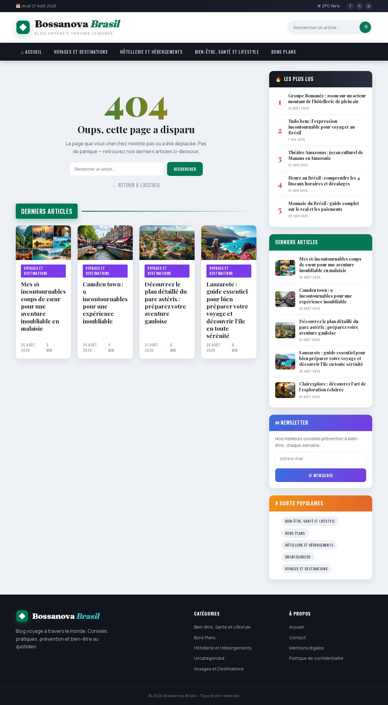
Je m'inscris (321, 475)
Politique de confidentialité (316, 658)
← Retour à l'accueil (136, 185)
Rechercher (185, 169)
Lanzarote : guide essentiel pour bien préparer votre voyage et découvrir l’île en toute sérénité (227, 309)
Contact (297, 637)
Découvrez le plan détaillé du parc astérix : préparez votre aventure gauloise (166, 302)
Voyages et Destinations (81, 52)
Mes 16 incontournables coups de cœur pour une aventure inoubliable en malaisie (43, 306)
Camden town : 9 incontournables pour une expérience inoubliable (105, 302)
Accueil (296, 627)
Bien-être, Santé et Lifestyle (227, 52)
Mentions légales (306, 648)
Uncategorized (298, 556)
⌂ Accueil (31, 52)
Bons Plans (283, 52)
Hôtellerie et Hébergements (151, 52)
